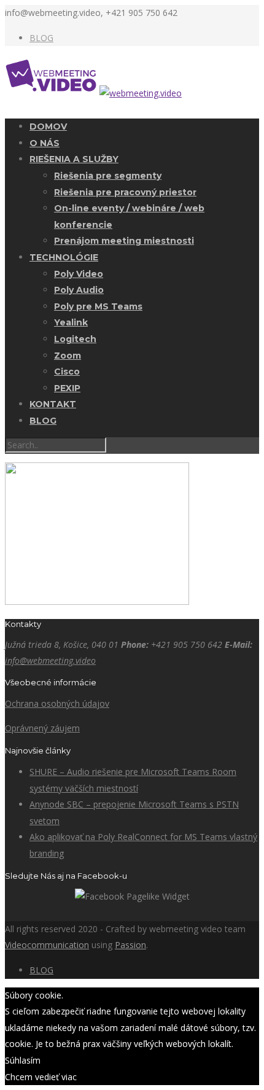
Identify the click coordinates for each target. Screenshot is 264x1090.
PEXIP (67, 388)
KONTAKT (52, 404)
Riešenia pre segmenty (107, 175)
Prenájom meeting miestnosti (124, 240)
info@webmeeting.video (50, 660)
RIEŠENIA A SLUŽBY (73, 159)
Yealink (71, 322)
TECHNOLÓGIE (63, 257)
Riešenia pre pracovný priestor (125, 192)
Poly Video (78, 273)
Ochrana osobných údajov (57, 703)
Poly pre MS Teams (98, 306)
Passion (130, 945)
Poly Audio (79, 289)
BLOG (41, 38)
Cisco (67, 371)
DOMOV (48, 126)
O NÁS (44, 143)
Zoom (67, 355)
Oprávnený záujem (42, 728)
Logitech (75, 339)
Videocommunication (47, 945)
